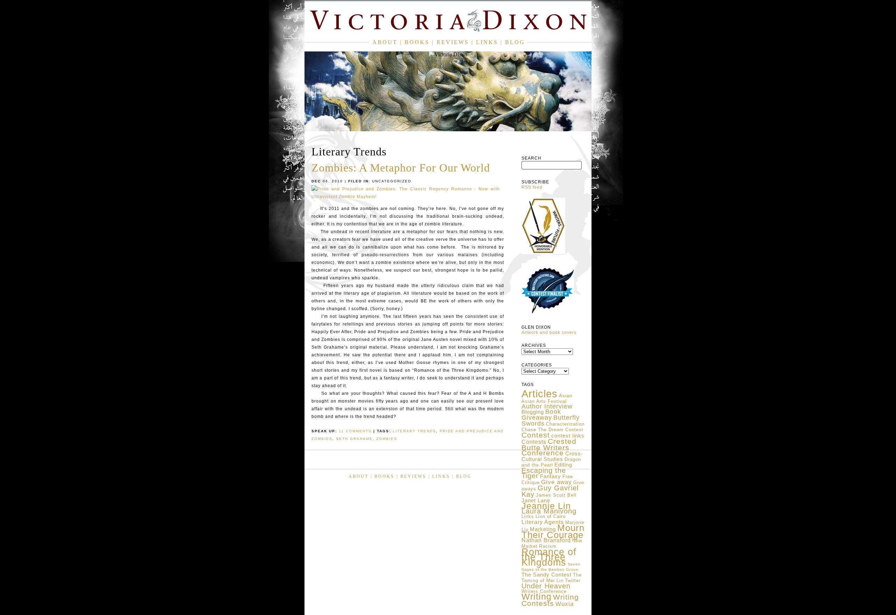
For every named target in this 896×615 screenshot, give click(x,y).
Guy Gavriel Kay (550, 491)
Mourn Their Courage (553, 531)
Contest (536, 435)
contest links (567, 436)
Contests (534, 442)
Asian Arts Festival (544, 401)
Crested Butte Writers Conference (549, 447)
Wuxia (564, 603)
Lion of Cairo (551, 516)
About (385, 42)
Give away (556, 481)
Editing (563, 465)
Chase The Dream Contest (552, 429)
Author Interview (547, 406)
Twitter (573, 580)
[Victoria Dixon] (448, 22)
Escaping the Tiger (544, 473)
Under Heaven (546, 586)
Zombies (386, 439)
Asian (565, 395)
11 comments (355, 431)
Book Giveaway (541, 414)
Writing (537, 596)
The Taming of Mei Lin (552, 577)
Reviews (452, 42)
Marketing (543, 529)
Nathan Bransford (546, 540)
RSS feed (532, 187)
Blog (515, 42)
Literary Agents (543, 522)
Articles (540, 393)
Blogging (533, 412)
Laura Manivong (549, 511)
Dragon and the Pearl (551, 462)
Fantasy (550, 476)
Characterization (565, 424)
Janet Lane (536, 500)
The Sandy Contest (547, 575)
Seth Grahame (354, 439)
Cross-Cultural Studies (552, 456)
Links (487, 42)
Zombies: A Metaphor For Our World (401, 167)
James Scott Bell (556, 495)
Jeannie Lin (546, 506)
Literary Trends (414, 431)
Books (417, 42)
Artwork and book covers (549, 332)
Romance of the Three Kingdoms (549, 557)
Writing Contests (550, 600)
